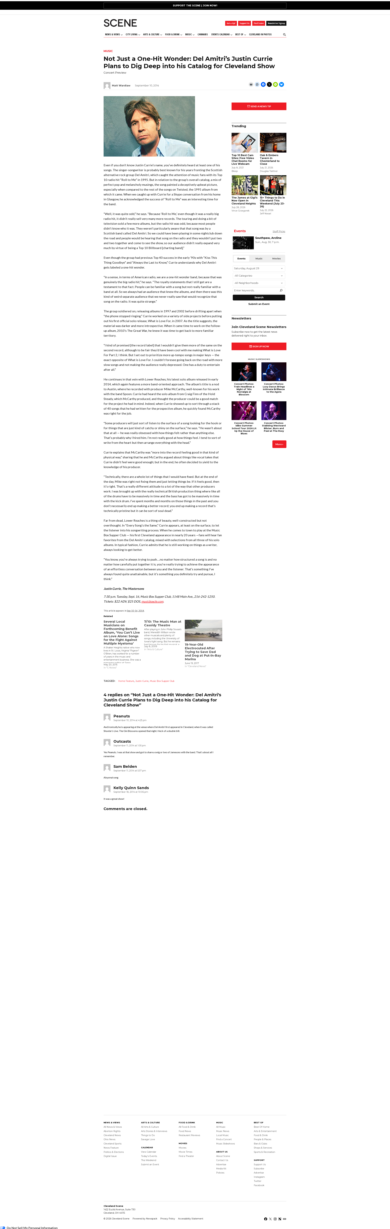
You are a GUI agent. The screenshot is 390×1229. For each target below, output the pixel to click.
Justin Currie (142, 681)
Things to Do (148, 1135)
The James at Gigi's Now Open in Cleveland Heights (244, 200)
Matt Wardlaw (121, 85)
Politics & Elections (114, 1152)
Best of (239, 34)
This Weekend (148, 1160)
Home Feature (126, 681)
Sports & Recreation (264, 1152)
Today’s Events (149, 1156)
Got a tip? (231, 23)
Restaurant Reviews (189, 1135)
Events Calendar (220, 34)
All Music (220, 1127)
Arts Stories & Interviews (154, 1131)
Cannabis (203, 34)
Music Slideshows (259, 356)
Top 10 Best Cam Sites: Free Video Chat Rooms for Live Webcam (243, 160)
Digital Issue (110, 1156)
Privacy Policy (167, 1218)
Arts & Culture (151, 34)
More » (279, 440)
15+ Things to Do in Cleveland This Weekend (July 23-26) (272, 202)
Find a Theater (186, 1156)
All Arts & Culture (150, 1127)
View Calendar (148, 1152)
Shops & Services (263, 1147)
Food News (185, 1131)
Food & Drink (172, 34)
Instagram (259, 1177)
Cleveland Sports (112, 1143)
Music (188, 34)
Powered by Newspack (145, 1218)
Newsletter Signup (276, 23)
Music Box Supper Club (162, 681)
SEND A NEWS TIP (260, 106)
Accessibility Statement (190, 1218)
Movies (182, 1147)
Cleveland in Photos (260, 34)
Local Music (222, 1135)
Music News (222, 1131)
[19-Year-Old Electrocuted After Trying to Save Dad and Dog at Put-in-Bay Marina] (203, 630)
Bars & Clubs (260, 1143)
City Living (131, 34)
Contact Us (222, 1160)
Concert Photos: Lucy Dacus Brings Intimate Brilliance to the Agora (274, 384)
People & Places (262, 1139)
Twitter (257, 1181)
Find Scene (259, 23)
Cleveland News (112, 1135)
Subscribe (259, 1168)
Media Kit (221, 1168)
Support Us (244, 23)
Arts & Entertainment (265, 1131)
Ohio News (109, 1139)
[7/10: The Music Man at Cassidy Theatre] (164, 635)
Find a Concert (224, 1139)
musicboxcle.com (152, 601)
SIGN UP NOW (260, 343)
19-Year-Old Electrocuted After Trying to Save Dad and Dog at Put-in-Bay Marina (203, 652)
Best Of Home (261, 1127)
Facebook (259, 1185)
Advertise (221, 1164)
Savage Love (148, 1139)
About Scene (223, 1156)
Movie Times (185, 1152)
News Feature (111, 1147)
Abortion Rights (112, 1131)
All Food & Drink (187, 1127)
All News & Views (113, 1127)
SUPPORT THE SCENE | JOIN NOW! (195, 5)
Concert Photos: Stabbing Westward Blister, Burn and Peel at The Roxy (274, 423)
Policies (220, 1172)
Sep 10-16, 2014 (135, 610)
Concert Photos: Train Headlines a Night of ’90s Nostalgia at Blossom (244, 386)
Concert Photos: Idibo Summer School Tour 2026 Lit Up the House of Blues (244, 425)
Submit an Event (150, 1164)
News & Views (112, 34)
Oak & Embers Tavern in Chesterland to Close (270, 160)
